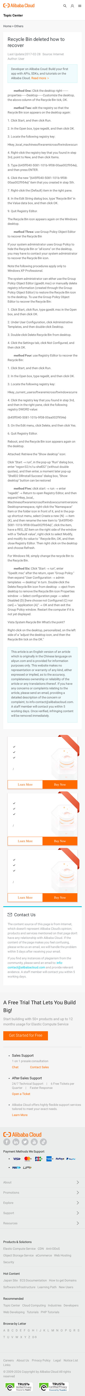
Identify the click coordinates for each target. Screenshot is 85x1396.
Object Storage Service (18, 1255)
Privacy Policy (41, 1360)
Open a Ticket (21, 1094)
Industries (54, 1305)
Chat (15, 1067)
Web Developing (14, 1312)
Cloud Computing (34, 1305)
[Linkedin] (15, 1141)
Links (6, 1365)
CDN (41, 1248)
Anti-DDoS (53, 1248)
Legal (57, 1360)
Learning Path (47, 1287)
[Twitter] (25, 1141)
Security (8, 1262)
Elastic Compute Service (19, 1248)
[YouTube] (34, 1141)
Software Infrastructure (19, 1287)
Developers (71, 1305)
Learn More (25, 784)
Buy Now (60, 784)
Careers (8, 1360)
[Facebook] (6, 1141)
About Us (23, 1360)
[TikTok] (43, 1141)
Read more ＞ (40, 78)
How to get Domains (62, 1280)
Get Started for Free (25, 1035)
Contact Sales (39, 1067)
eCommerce (44, 1255)
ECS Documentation (33, 1280)
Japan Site (10, 1280)
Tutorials (33, 1312)
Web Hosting (62, 1255)
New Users (66, 1287)
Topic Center (11, 1305)
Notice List (71, 1360)
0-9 (34, 1337)
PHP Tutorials (50, 1312)
